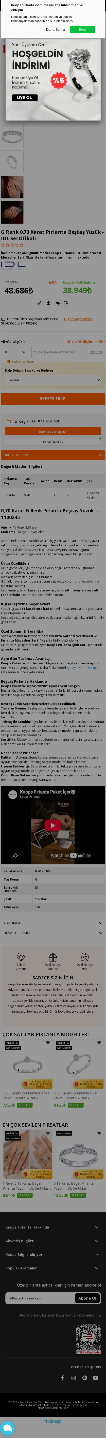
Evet (82, 29)
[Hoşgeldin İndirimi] (53, 72)
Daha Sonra (55, 29)
